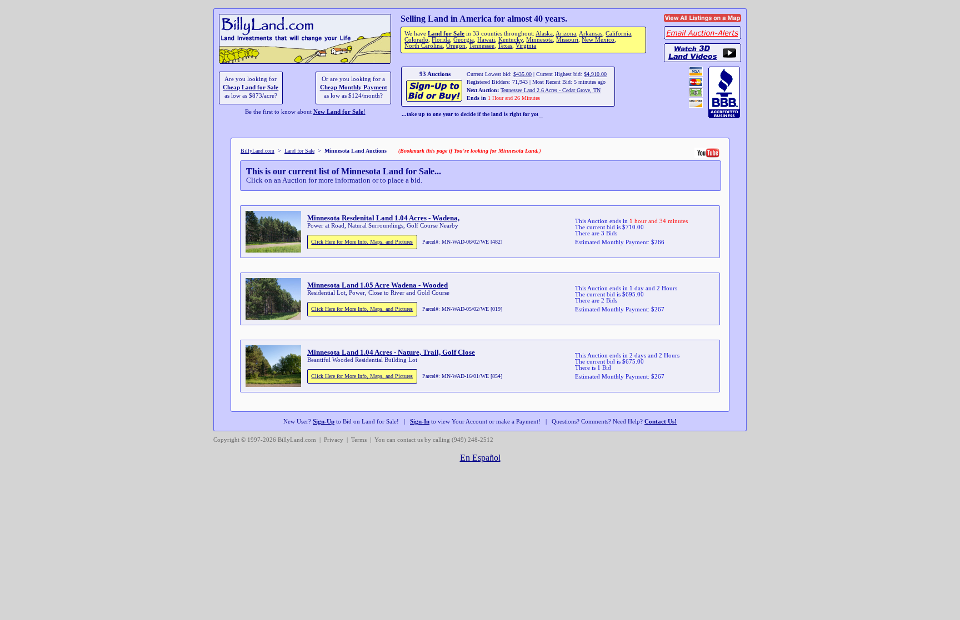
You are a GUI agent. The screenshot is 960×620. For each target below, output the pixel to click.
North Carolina (423, 46)
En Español (480, 457)
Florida (441, 40)
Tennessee (481, 46)
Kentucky (510, 40)
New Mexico (598, 40)
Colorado (416, 40)
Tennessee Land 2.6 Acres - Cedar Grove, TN (551, 90)
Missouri (567, 40)
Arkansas (590, 34)
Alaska (544, 34)
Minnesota (539, 40)
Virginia (526, 46)
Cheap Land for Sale (250, 87)
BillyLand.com (257, 151)
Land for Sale (446, 34)
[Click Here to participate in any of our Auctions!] (435, 100)
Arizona (566, 34)
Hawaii (486, 40)
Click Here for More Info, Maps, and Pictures (362, 242)
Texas (505, 46)
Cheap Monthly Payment (353, 87)
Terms (359, 440)
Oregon (456, 46)
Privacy (333, 440)
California (618, 34)
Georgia (463, 40)
